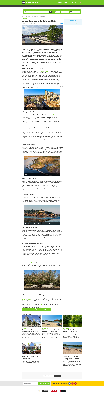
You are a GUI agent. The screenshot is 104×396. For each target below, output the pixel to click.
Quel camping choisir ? (42, 5)
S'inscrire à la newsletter (44, 383)
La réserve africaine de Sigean (29, 262)
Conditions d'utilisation (51, 387)
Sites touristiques (60, 5)
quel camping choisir (75, 23)
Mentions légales (44, 387)
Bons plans (78, 5)
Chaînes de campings (70, 5)
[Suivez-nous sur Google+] (72, 383)
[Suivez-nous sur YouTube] (75, 383)
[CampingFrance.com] (52, 2)
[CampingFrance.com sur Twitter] (62, 23)
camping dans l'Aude (55, 302)
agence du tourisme (27, 299)
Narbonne (41, 304)
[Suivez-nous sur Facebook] (69, 383)
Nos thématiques (52, 5)
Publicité (57, 387)
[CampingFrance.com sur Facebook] (60, 23)
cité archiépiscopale (43, 71)
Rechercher (57, 375)
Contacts (61, 387)
